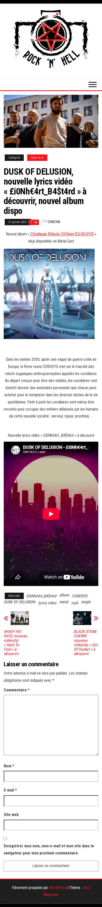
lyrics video (47, 603)
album (64, 595)
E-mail (10, 790)
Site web (11, 814)
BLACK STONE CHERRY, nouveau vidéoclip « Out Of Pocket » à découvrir (86, 642)
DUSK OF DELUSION (19, 602)
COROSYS (79, 596)
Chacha (54, 222)
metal (63, 602)
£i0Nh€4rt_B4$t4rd (41, 596)
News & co (37, 157)
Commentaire (16, 690)
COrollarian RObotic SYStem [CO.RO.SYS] (62, 234)
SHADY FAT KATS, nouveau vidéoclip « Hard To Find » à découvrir (15, 642)
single (86, 602)
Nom (9, 766)
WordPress (57, 887)
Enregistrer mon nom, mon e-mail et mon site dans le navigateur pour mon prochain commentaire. (49, 849)
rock (74, 603)
